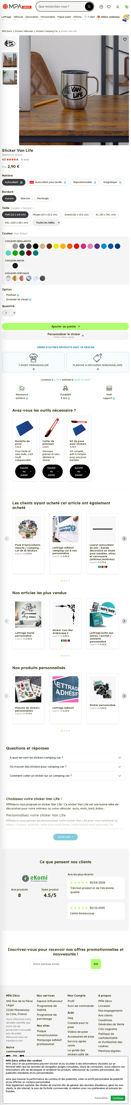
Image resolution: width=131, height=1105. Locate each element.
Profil (71, 1001)
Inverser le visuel (17, 299)
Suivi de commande (81, 1006)
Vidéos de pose (78, 1031)
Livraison (104, 1006)
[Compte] (117, 6)
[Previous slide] (7, 538)
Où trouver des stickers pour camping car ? (38, 766)
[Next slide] (124, 538)
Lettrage (6, 16)
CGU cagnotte (107, 1029)
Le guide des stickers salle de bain (78, 1054)
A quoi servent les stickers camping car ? (36, 757)
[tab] (62, 581)
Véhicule (18, 16)
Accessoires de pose (81, 1036)
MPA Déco (105, 1001)
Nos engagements (110, 1010)
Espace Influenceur (50, 1001)
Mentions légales (109, 1051)
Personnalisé (48, 16)
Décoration (31, 16)
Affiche (77, 16)
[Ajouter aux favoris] (125, 39)
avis (15, 159)
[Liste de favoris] (109, 6)
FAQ (70, 1018)
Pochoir (11, 295)
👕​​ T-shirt (89, 16)
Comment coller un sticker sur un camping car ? (41, 775)
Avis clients (105, 1015)
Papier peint (64, 16)
